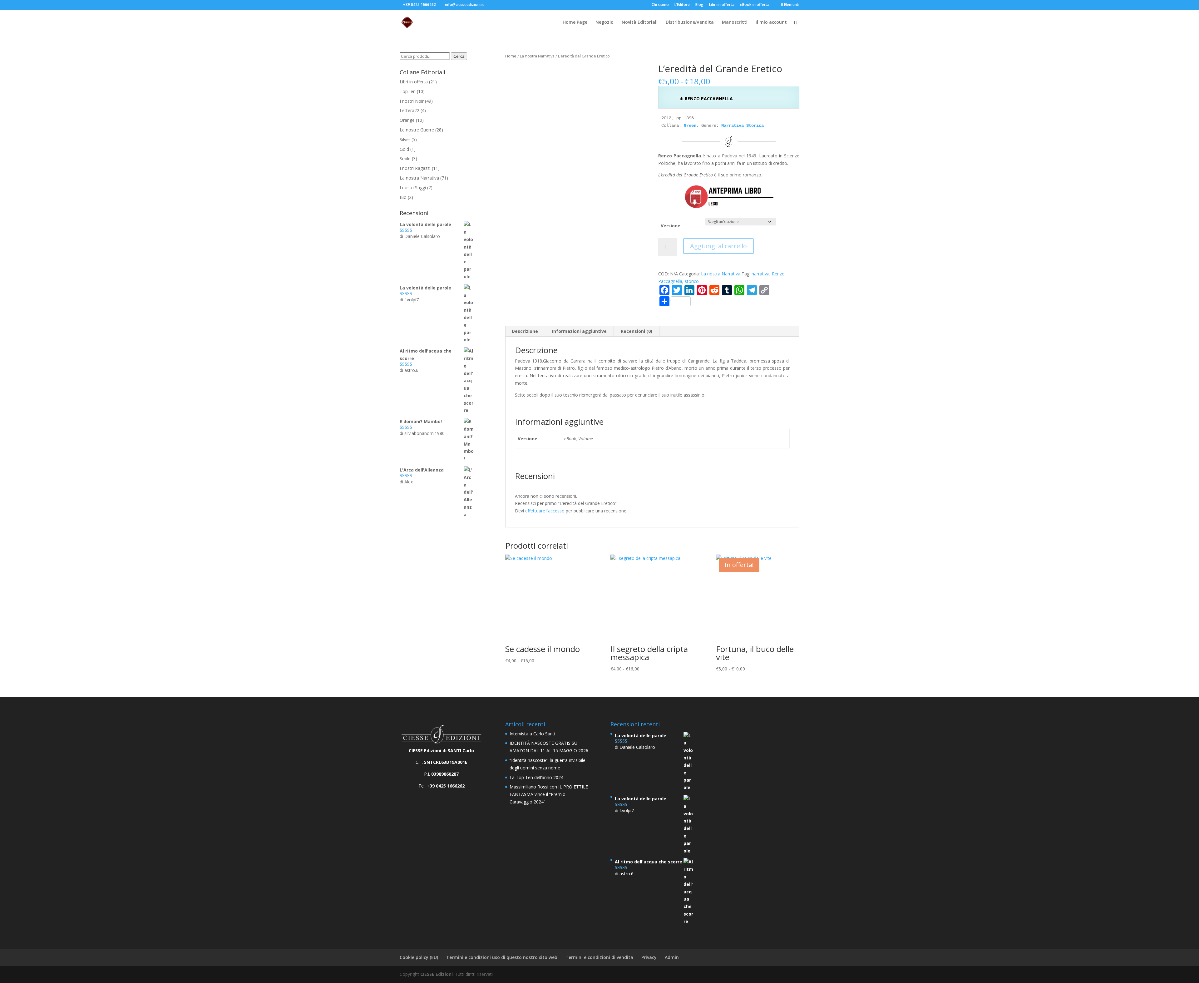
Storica (755, 125)
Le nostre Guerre (417, 130)
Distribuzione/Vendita (690, 22)
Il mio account (771, 22)
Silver (405, 139)
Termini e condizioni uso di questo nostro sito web (501, 957)
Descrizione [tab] (525, 331)
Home (510, 56)
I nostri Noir (412, 101)
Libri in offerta (721, 5)
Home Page (575, 22)
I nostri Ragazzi (415, 168)
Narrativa (732, 125)
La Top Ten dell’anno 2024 (536, 777)
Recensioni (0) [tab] (636, 331)
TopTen (408, 91)
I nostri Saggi (413, 187)
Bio (403, 197)
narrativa (760, 274)
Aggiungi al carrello (718, 246)
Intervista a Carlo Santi (532, 734)
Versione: (671, 226)
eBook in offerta (754, 5)
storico (692, 281)
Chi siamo (660, 5)
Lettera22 (409, 110)
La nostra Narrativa (537, 56)
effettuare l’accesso (545, 511)
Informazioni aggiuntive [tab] (579, 331)
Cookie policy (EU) (419, 957)
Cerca (459, 56)
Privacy (649, 957)
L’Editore (682, 5)
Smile (405, 158)
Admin (672, 957)
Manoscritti (735, 22)
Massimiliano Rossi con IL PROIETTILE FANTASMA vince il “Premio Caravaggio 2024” (549, 794)
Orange (407, 120)
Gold (404, 149)
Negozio (604, 22)
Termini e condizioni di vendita (599, 957)
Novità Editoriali (640, 22)
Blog (699, 5)
